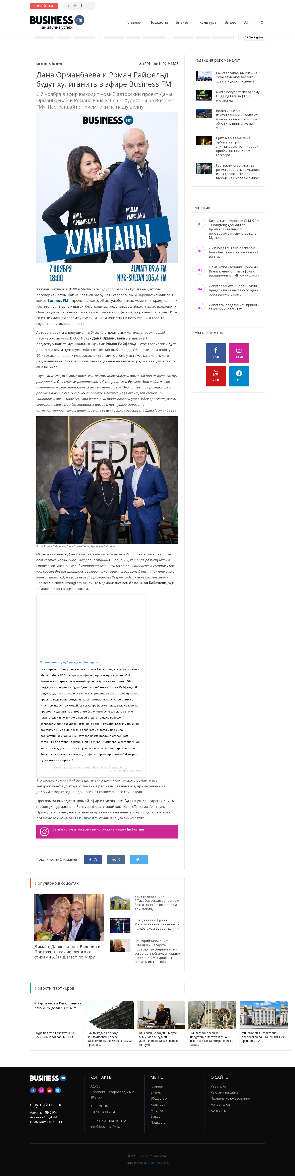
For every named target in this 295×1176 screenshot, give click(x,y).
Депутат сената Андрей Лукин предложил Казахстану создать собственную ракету (233, 290)
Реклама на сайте (224, 1092)
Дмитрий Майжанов (157, 1162)
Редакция (218, 1086)
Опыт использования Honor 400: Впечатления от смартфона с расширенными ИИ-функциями (234, 271)
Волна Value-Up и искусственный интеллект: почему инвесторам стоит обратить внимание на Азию (237, 119)
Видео (230, 22)
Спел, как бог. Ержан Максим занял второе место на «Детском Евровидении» (157, 924)
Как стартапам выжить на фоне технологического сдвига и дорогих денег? (236, 77)
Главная (133, 22)
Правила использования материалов (230, 1101)
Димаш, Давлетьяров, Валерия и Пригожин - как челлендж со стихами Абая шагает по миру (67, 952)
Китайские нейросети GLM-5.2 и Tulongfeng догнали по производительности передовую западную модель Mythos (234, 229)
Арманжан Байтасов (92, 767)
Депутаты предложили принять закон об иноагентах (234, 307)
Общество (56, 63)
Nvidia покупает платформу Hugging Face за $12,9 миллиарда (237, 96)
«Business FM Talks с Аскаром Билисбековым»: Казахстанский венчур (233, 252)
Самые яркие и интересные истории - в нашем (98, 829)
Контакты (218, 1110)
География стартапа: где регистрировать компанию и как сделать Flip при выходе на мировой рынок (238, 171)
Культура (208, 22)
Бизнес (182, 22)
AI (246, 22)
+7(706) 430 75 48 (103, 1112)
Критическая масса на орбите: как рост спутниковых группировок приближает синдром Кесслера (237, 146)
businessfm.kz (91, 818)
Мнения (157, 1110)
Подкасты (158, 22)
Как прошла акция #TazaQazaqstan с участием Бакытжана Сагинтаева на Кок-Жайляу (156, 902)
